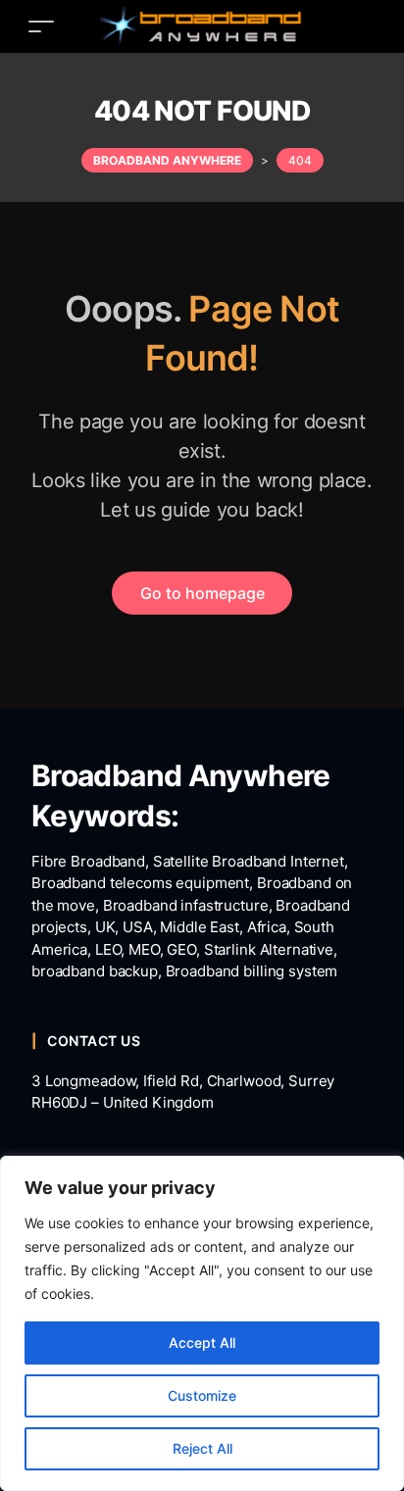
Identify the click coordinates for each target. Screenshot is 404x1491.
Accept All (202, 1342)
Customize (202, 1395)
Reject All (202, 1448)
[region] (202, 1323)
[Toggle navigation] (41, 26)
